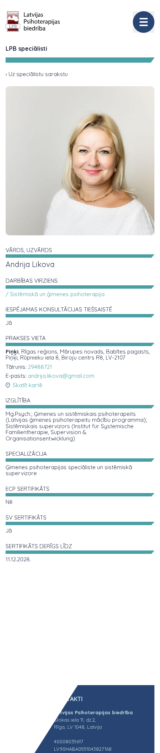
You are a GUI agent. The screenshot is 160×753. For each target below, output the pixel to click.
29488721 (40, 366)
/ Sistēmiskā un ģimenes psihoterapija (55, 294)
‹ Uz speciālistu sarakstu (37, 74)
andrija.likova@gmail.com (61, 375)
